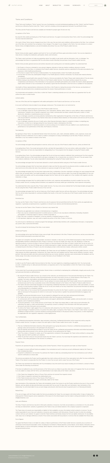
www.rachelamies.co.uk (14, 455)
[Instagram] (94, 456)
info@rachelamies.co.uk (31, 46)
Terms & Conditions (24, 457)
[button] (67, 5)
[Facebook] (97, 456)
